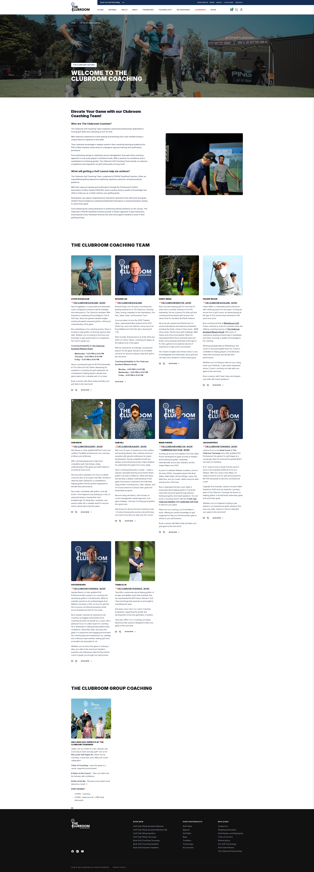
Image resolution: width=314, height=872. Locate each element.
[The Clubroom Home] (80, 7)
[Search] (236, 9)
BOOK (213, 10)
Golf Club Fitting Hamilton (144, 833)
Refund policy (224, 840)
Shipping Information (227, 830)
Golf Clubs (187, 826)
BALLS (125, 10)
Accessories (183, 10)
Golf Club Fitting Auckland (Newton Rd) (150, 830)
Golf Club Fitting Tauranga (144, 837)
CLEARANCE (200, 10)
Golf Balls (187, 833)
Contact (239, 2)
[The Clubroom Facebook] (72, 851)
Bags (134, 10)
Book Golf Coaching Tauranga (146, 840)
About (219, 2)
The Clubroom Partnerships (230, 851)
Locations (228, 2)
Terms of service (225, 837)
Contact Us (223, 826)
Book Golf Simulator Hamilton (146, 848)
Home (73, 23)
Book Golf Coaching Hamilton (146, 844)
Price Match (202, 2)
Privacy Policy (119, 867)
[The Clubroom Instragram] (77, 851)
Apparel (113, 10)
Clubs (100, 10)
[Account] (241, 9)
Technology (188, 844)
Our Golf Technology (227, 844)
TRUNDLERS (148, 10)
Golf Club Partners (226, 848)
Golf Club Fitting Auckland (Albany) (148, 826)
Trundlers (187, 840)
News (212, 2)
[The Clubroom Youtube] (82, 851)
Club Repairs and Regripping (230, 833)
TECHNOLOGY (165, 10)
